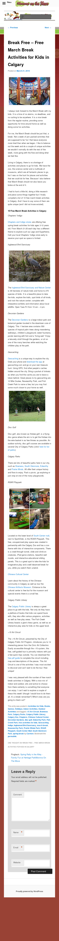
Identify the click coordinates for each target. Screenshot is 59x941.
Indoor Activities (30, 708)
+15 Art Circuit (32, 711)
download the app (34, 361)
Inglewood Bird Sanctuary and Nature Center (31, 287)
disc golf (28, 719)
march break (42, 725)
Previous (13, 27)
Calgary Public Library (21, 606)
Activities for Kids (36, 706)
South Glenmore (32, 466)
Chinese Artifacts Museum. (20, 587)
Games (11, 708)
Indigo (10, 725)
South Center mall (41, 535)
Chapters (23, 717)
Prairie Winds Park (32, 728)
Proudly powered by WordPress (29, 891)
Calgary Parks (19, 714)
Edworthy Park (39, 719)
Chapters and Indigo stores (20, 221)
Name (17, 832)
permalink (12, 736)
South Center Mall (24, 730)
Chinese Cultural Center (18, 574)
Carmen (30, 733)
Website (16, 862)
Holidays (19, 708)
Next (48, 27)
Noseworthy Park (15, 728)
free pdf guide (14, 657)
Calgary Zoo (13, 717)
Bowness (19, 466)
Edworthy (44, 466)
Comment (17, 794)
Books (47, 706)
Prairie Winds (17, 469)
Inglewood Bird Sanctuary (25, 725)
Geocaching (13, 358)
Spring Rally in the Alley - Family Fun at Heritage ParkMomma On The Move (28, 757)
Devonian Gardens (20, 319)
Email (17, 847)
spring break (18, 733)
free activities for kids (28, 722)
